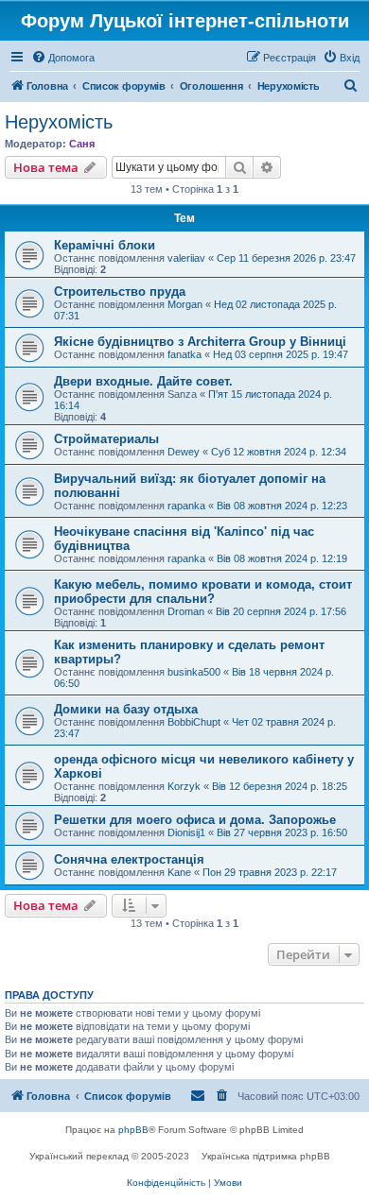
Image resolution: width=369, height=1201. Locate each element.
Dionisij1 (186, 832)
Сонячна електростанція (129, 859)
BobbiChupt (193, 722)
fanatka (184, 354)
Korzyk (184, 786)
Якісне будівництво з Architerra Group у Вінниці (200, 342)
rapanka (186, 505)
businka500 (193, 672)
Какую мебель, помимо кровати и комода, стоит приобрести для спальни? (203, 591)
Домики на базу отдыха (126, 709)
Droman (185, 611)
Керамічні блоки (104, 245)
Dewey (183, 451)
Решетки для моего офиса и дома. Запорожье (195, 820)
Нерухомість (59, 122)
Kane (179, 872)
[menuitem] (63, 57)
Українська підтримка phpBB (266, 1156)
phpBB (133, 1129)
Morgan (184, 304)
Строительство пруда (119, 291)
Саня (82, 143)
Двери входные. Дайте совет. (143, 381)
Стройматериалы (106, 439)
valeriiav (186, 258)
